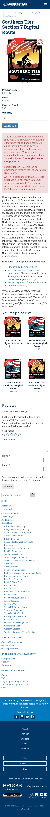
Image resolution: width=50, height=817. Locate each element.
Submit (25, 743)
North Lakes (10, 585)
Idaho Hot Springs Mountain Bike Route (22, 573)
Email (6, 465)
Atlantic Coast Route (13, 535)
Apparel (8, 509)
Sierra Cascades (11, 601)
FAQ (3, 678)
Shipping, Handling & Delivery (15, 681)
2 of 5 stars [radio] (7, 434)
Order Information (12, 670)
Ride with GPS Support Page (22, 266)
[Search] (32, 494)
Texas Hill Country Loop (15, 607)
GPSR (4, 687)
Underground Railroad (15, 616)
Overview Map (7, 645)
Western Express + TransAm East (20, 632)
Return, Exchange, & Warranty (15, 684)
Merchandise (7, 506)
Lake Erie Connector (13, 579)
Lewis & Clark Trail (13, 582)
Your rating (9, 430)
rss (33, 717)
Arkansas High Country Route (18, 532)
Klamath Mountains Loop (16, 576)
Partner (25, 734)
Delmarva (8, 545)
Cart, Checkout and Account (18, 654)
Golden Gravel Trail (13, 554)
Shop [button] (25, 769)
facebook (16, 717)
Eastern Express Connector (17, 548)
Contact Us (6, 675)
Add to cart (10, 125)
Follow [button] (25, 758)
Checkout (5, 662)
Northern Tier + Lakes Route (17, 591)
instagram (22, 717)
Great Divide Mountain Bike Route (20, 560)
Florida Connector (12, 551)
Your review (9, 439)
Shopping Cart (8, 659)
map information (11, 637)
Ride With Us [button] (25, 763)
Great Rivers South (13, 566)
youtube (27, 717)
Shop (11, 13)
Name (6, 456)
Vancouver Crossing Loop (16, 622)
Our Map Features (9, 648)
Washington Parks (12, 626)
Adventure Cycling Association (16, 4)
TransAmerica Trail (13, 613)
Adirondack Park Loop (14, 526)
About (25, 729)
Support (25, 739)
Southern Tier (29, 13)
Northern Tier (11, 588)
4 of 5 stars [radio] (15, 434)
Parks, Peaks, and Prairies (16, 598)
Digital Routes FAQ (17, 285)
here (16, 161)
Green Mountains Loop (15, 570)
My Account (6, 665)
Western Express (12, 629)
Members (25, 748)
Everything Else (8, 516)
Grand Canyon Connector (16, 557)
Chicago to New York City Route (18, 542)
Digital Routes (7, 520)
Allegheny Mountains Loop (16, 529)
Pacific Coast (10, 594)
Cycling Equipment (10, 513)
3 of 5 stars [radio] (11, 434)
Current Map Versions (11, 642)
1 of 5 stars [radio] (3, 434)
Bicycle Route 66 (11, 539)
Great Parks (10, 563)
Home (5, 13)
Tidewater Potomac (13, 610)
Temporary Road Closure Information (27, 282)
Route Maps (19, 13)
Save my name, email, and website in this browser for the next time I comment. (23, 479)
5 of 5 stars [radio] (19, 434)
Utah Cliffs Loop (11, 619)
